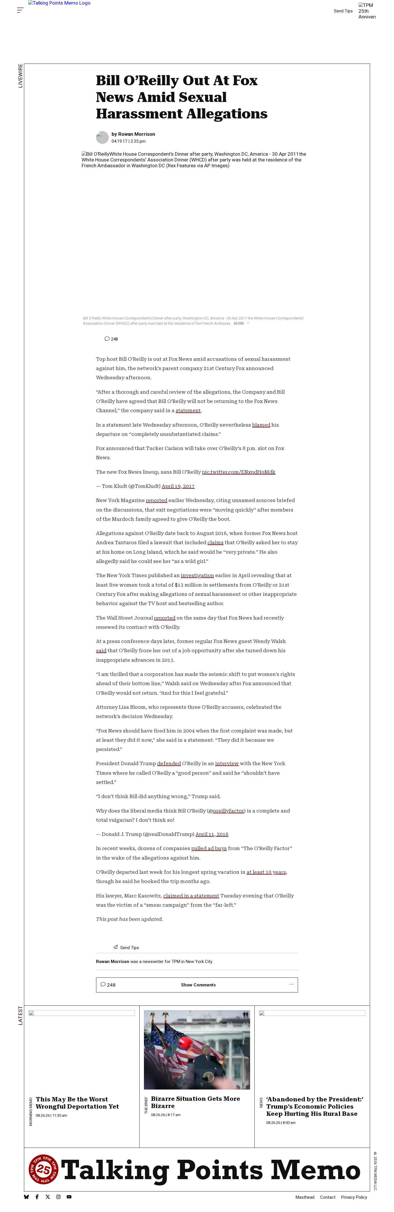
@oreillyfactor (226, 811)
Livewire (20, 76)
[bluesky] (26, 1197)
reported (156, 500)
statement (188, 410)
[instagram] (58, 1197)
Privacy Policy (354, 1197)
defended (169, 763)
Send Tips (343, 11)
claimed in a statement (191, 896)
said (101, 650)
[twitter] (47, 1197)
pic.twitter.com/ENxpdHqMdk (238, 472)
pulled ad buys (209, 848)
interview (227, 763)
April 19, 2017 (178, 486)
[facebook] (37, 1197)
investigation (197, 575)
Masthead (305, 1197)
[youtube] (69, 1197)
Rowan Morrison (113, 961)
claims (215, 542)
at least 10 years (266, 872)
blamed (261, 425)
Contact (327, 1197)
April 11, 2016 (212, 834)
